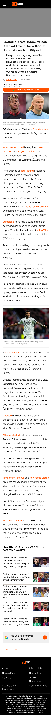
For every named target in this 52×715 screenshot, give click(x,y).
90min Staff (11, 79)
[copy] (20, 85)
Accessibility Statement (9, 687)
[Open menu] (4, 4)
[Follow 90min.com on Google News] (45, 637)
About (5, 668)
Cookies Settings (38, 685)
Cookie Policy (9, 673)
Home (5, 649)
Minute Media (16, 696)
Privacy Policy (36, 668)
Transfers (14, 649)
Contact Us (35, 673)
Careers (6, 677)
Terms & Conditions (35, 679)
